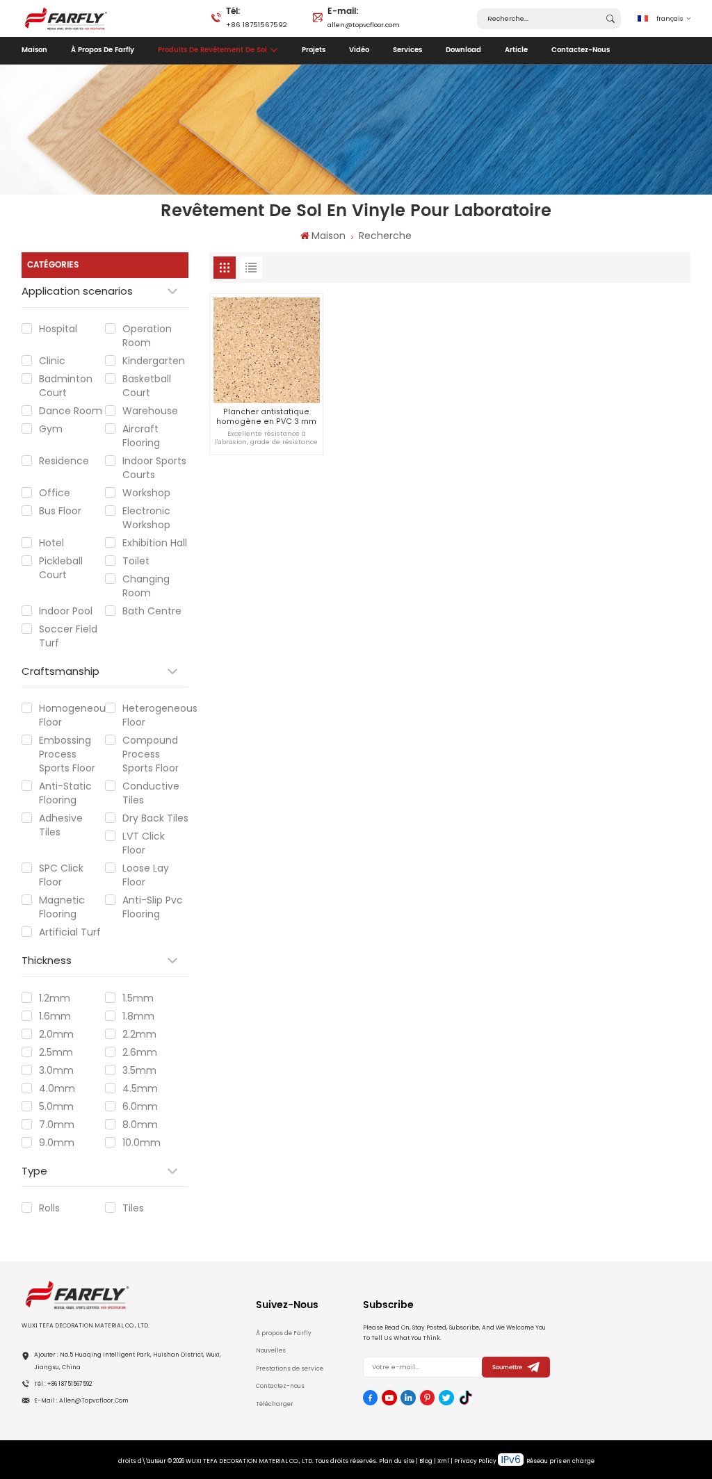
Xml (443, 1461)
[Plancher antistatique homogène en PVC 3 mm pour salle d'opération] (266, 350)
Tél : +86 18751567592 (63, 1384)
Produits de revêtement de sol (212, 50)
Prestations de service (289, 1368)
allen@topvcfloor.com (363, 16)
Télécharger (274, 1404)
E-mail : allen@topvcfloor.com (81, 1400)
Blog (425, 1461)
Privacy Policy (475, 1461)
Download (463, 50)
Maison (34, 50)
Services (407, 50)
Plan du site (396, 1461)
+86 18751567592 (256, 16)
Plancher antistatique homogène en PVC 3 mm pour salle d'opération (266, 416)
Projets (313, 50)
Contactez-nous (580, 50)
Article (516, 50)
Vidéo (359, 50)
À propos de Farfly (102, 50)
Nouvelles (271, 1350)
